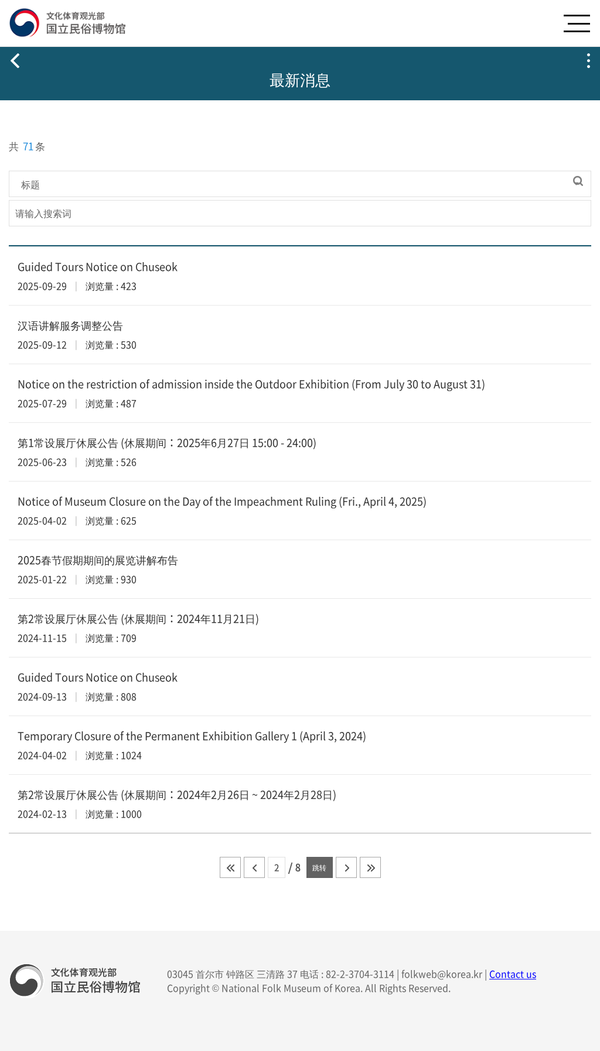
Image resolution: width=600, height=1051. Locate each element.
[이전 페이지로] (254, 867)
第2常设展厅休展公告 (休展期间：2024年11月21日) (138, 618)
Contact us (512, 974)
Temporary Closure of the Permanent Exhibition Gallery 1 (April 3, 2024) (192, 736)
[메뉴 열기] (576, 23)
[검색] (578, 181)
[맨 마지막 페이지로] (370, 867)
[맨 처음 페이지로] (230, 867)
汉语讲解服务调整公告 (70, 325)
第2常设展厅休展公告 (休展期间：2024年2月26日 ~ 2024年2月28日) (177, 794)
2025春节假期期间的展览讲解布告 (98, 560)
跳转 (319, 867)
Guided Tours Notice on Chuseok (98, 266)
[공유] (588, 60)
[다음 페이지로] (346, 867)
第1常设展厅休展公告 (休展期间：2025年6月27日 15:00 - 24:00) (167, 442)
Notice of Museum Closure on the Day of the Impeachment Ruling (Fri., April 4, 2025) (222, 501)
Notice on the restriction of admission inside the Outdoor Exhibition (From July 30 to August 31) (251, 384)
